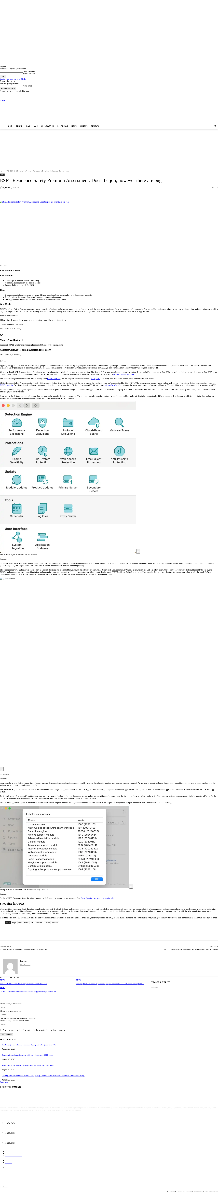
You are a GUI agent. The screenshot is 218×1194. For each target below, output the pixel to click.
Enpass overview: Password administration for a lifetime (23, 949)
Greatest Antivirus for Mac (124, 374)
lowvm (7, 188)
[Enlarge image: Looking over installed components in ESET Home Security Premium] (131, 886)
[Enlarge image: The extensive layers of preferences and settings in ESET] (138, 551)
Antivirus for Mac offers (112, 385)
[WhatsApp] (50, 194)
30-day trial (95, 379)
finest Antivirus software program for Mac (97, 898)
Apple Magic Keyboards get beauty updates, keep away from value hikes (27, 1065)
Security (55, 922)
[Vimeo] (213, 94)
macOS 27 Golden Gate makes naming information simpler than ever (23, 984)
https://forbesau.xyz (25, 964)
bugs (14, 922)
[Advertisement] (109, 148)
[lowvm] (1, 187)
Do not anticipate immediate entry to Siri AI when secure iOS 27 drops (27, 1055)
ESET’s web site (53, 379)
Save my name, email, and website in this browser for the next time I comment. (34, 1030)
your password (29, 74)
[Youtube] (216, 94)
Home (2, 171)
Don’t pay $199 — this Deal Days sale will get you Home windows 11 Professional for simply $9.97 (110, 984)
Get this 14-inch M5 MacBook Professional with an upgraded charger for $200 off (28, 991)
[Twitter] (209, 94)
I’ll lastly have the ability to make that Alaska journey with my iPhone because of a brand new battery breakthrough (43, 1076)
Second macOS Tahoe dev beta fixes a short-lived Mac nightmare (191, 949)
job (32, 922)
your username (29, 71)
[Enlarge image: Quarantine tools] (2, 769)
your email (27, 86)
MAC (7, 171)
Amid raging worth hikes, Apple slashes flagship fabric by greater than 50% (29, 1045)
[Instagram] (206, 94)
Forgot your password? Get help (13, 79)
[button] (215, 126)
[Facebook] (202, 94)
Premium (39, 922)
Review (47, 922)
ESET (20, 922)
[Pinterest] (41, 194)
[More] (59, 194)
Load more (4, 1082)
